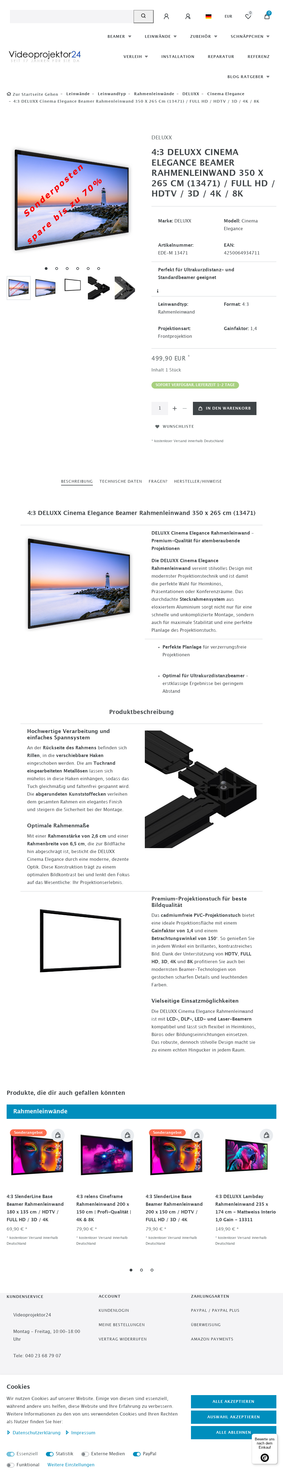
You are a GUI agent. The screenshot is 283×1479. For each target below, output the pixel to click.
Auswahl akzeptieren (233, 1417)
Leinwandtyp (111, 94)
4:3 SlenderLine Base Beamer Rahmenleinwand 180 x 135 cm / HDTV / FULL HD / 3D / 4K (35, 1208)
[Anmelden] (167, 16)
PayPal (149, 1454)
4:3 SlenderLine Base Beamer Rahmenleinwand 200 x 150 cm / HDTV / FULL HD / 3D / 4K (174, 1208)
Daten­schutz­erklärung (37, 1433)
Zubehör (201, 36)
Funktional (28, 1465)
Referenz (259, 57)
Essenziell (27, 1454)
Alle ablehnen (233, 1432)
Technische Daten (120, 481)
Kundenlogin (114, 1310)
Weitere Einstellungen (71, 1465)
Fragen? (158, 481)
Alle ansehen (255, 1111)
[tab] (77, 481)
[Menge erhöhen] (175, 408)
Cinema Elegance (225, 94)
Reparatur (221, 57)
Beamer (117, 36)
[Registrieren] (189, 16)
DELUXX (190, 94)
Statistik (64, 1454)
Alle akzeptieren (234, 1401)
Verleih (133, 57)
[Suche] (143, 16)
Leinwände (158, 36)
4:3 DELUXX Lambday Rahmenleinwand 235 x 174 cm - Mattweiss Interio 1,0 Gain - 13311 (245, 1208)
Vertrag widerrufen (123, 1339)
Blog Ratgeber (246, 77)
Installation (178, 57)
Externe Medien (108, 1454)
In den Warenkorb (228, 408)
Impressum (83, 1433)
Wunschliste (178, 426)
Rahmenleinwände (153, 94)
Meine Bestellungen (122, 1325)
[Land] (208, 16)
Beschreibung (77, 481)
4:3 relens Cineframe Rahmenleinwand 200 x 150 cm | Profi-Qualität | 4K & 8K (103, 1208)
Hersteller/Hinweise (198, 481)
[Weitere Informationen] (157, 291)
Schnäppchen (248, 36)
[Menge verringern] (185, 408)
